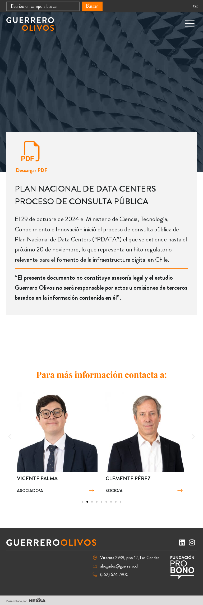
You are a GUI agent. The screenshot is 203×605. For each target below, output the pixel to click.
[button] (9, 436)
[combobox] (43, 6)
